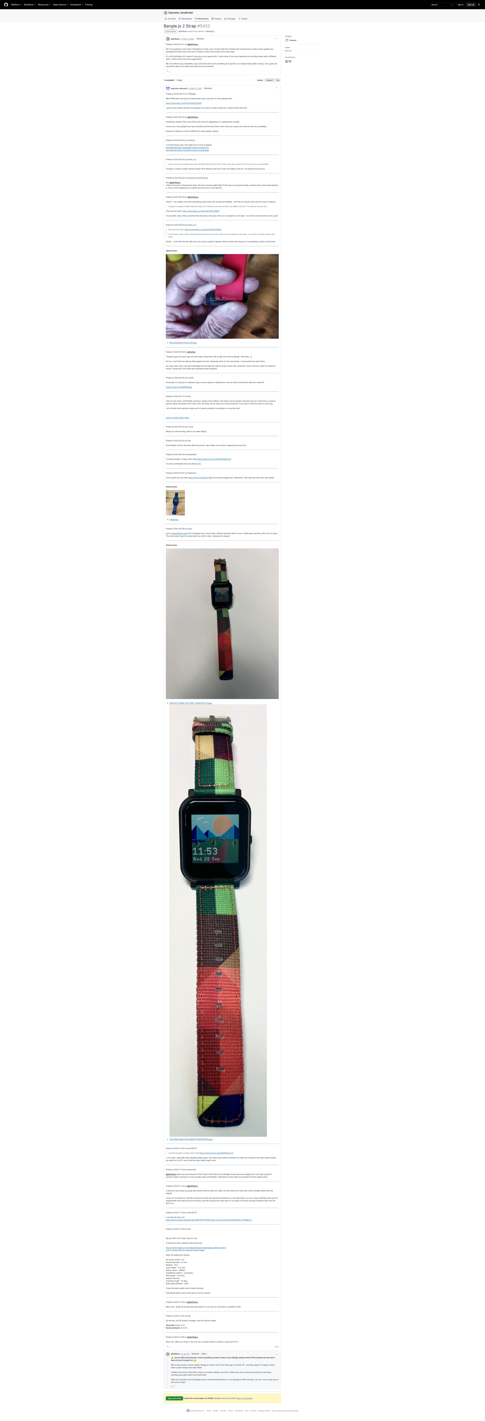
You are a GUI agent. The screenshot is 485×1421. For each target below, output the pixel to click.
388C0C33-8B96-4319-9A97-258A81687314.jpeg (190, 703)
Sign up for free (174, 1398)
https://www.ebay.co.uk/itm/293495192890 (201, 211)
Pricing (88, 4)
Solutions (29, 4)
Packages (231, 19)
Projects (218, 19)
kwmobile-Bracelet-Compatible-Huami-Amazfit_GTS (187, 147)
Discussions (203, 19)
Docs (247, 1411)
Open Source (59, 4)
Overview (172, 19)
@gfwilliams (192, 44)
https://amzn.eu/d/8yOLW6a (200, 478)
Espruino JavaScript (180, 12)
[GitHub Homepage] (188, 1410)
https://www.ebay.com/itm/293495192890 (184, 103)
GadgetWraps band (180, 533)
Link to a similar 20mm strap (177, 418)
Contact (253, 1411)
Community (239, 1411)
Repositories (187, 19)
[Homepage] (6, 5)
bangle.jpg (173, 519)
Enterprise (76, 4)
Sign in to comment (244, 1398)
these (175, 357)
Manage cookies (264, 1411)
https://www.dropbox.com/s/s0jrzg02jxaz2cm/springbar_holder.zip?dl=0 (196, 1248)
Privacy (215, 1411)
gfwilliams (175, 1354)
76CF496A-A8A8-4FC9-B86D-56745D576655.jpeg (191, 1139)
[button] (277, 38)
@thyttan (192, 352)
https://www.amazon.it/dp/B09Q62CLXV (214, 459)
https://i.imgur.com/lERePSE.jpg (179, 387)
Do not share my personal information (285, 1411)
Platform (15, 4)
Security (223, 1411)
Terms (209, 1411)
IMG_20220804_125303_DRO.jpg (183, 343)
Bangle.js (210, 31)
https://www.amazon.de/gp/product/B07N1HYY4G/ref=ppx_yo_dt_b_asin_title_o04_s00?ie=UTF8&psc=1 (209, 1220)
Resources (43, 4)
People (244, 19)
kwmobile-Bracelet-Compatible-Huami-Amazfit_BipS (187, 150)
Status (230, 1411)
